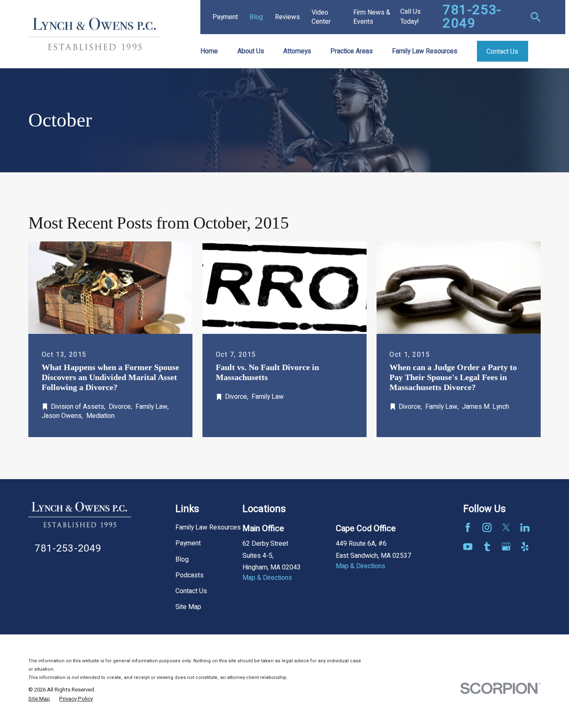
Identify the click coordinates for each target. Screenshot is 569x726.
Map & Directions (267, 578)
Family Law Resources (208, 527)
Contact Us (191, 591)
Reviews (287, 17)
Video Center (321, 17)
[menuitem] (39, 699)
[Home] (94, 34)
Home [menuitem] (209, 51)
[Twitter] (506, 527)
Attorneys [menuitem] (297, 51)
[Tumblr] (487, 546)
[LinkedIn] (524, 527)
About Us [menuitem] (250, 51)
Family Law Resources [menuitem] (424, 51)
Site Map (188, 607)
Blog (256, 17)
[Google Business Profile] (506, 546)
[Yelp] (524, 546)
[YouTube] (467, 546)
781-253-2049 (472, 17)
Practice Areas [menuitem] (351, 51)
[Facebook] (467, 527)
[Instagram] (487, 527)
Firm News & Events (371, 17)
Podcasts (189, 575)
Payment (225, 17)
